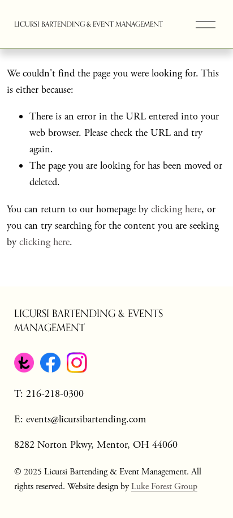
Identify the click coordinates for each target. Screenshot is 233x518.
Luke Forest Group (164, 487)
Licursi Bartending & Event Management (88, 24)
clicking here (176, 209)
